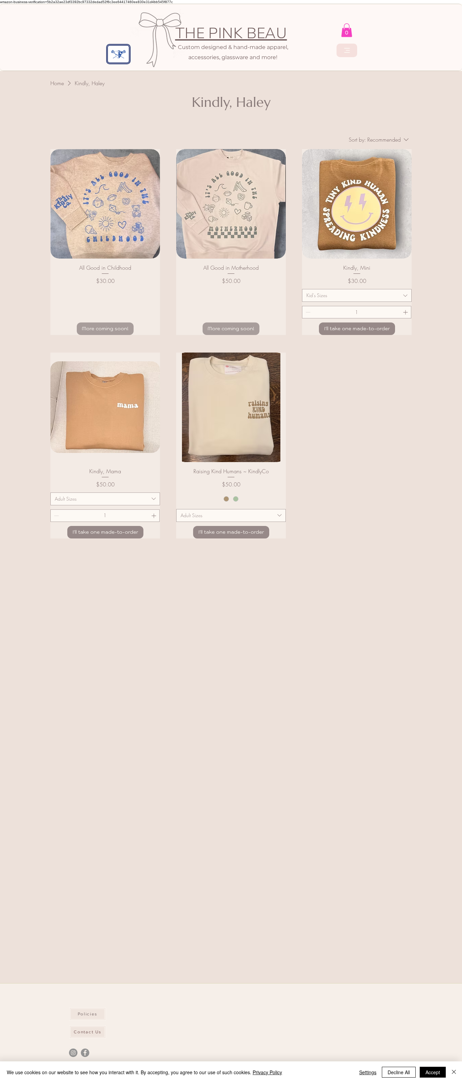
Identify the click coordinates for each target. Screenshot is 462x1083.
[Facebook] (85, 1053)
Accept (432, 1072)
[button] (346, 30)
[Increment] (406, 312)
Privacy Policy (267, 1072)
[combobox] (357, 295)
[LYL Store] (118, 54)
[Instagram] (73, 1053)
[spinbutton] (356, 312)
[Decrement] (307, 312)
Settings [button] (367, 1072)
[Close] (454, 1072)
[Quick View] (105, 204)
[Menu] (347, 50)
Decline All (399, 1072)
